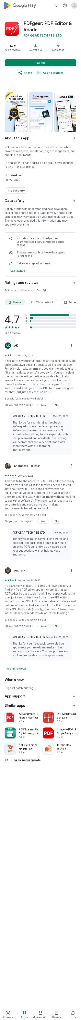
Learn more (23, 242)
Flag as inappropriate (23, 760)
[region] (40, 47)
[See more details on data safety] (18, 271)
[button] (41, 50)
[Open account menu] (74, 5)
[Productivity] (16, 190)
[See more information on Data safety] (74, 200)
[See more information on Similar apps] (74, 705)
